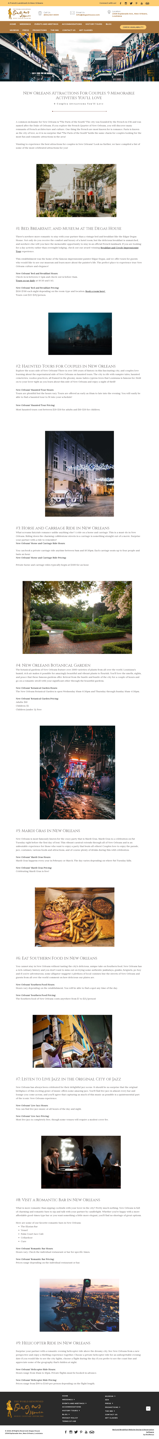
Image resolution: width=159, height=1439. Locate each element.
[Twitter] (132, 3)
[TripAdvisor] (148, 3)
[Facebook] (121, 3)
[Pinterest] (137, 3)
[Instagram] (126, 3)
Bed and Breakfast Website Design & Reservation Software (133, 1431)
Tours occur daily (25, 280)
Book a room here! (95, 291)
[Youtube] (142, 3)
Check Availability (133, 27)
